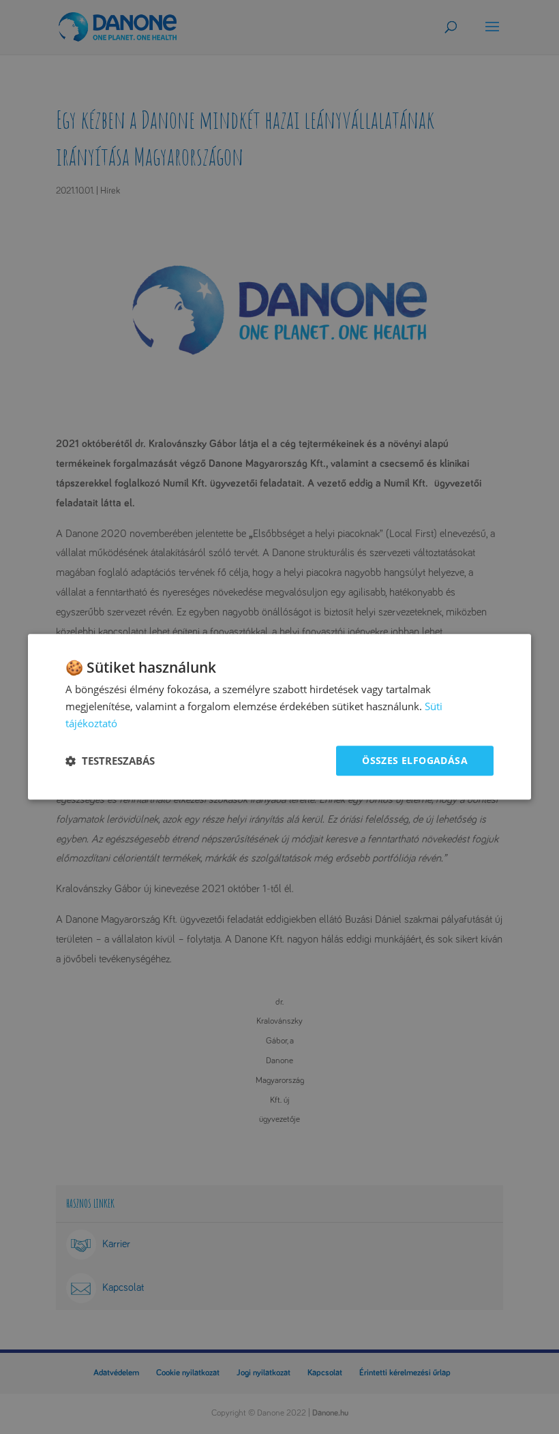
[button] (110, 760)
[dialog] (279, 716)
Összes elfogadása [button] (415, 760)
